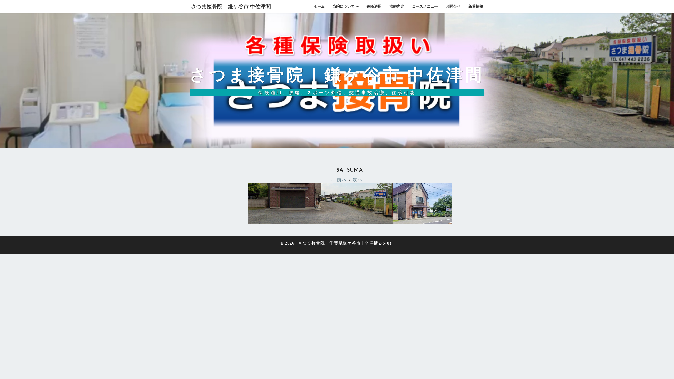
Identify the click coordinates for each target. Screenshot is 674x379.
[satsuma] (350, 205)
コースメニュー (425, 6)
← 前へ (338, 180)
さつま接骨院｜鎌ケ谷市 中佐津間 (231, 6)
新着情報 (475, 6)
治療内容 (396, 6)
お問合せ (453, 6)
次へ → (361, 180)
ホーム (319, 6)
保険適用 (374, 6)
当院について (344, 6)
